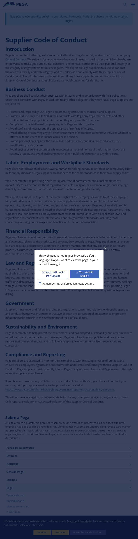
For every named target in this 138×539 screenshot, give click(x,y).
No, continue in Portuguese (55, 274)
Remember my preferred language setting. (68, 283)
